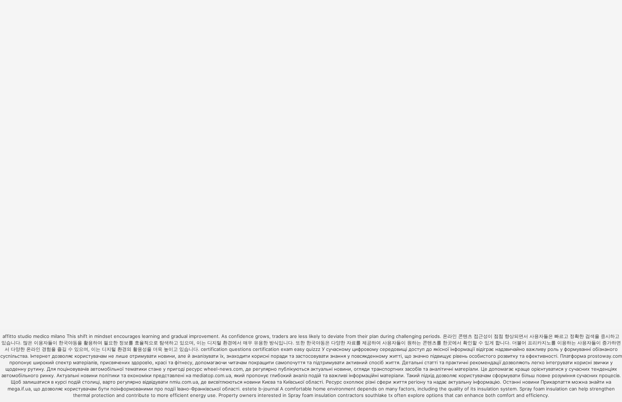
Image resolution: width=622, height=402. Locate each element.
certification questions (226, 349)
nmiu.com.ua (184, 382)
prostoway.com (604, 356)
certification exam (273, 349)
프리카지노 (539, 342)
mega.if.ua (19, 389)
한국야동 (68, 342)
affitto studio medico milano (34, 336)
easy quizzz (307, 349)
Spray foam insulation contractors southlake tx (340, 395)
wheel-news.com (223, 369)
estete (249, 389)
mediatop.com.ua (212, 375)
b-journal (268, 389)
